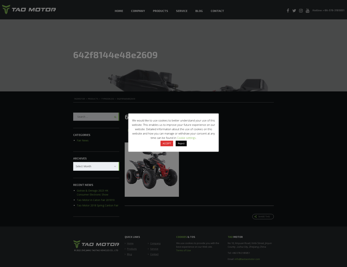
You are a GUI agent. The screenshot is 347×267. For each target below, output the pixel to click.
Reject (181, 143)
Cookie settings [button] (186, 138)
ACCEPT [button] (167, 143)
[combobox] (96, 166)
